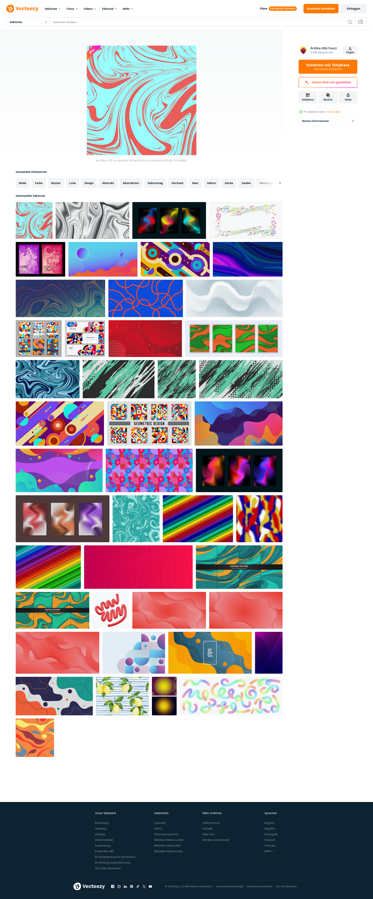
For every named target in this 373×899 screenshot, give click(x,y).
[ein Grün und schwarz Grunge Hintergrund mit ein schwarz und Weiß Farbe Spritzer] (177, 379)
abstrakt (108, 183)
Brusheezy (102, 823)
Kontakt (207, 828)
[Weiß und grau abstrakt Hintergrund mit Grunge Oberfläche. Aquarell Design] (234, 298)
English (269, 823)
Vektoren (51, 9)
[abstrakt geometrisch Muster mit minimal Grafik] (149, 423)
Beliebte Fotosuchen (167, 845)
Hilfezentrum (211, 823)
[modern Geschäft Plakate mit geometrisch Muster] (39, 338)
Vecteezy (100, 828)
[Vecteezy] (22, 9)
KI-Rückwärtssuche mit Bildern (115, 857)
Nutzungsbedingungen (230, 886)
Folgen (350, 52)
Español (270, 828)
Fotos (70, 9)
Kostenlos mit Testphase (328, 67)
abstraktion (131, 183)
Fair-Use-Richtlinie (286, 886)
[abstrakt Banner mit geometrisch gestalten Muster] (85, 338)
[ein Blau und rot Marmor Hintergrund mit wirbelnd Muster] (34, 220)
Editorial (107, 9)
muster (56, 183)
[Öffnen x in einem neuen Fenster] (144, 886)
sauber (246, 183)
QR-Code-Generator (108, 868)
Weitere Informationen (315, 121)
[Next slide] (276, 183)
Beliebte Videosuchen (168, 851)
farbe (38, 183)
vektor (211, 183)
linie (72, 183)
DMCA (158, 828)
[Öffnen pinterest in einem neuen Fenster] (131, 886)
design (89, 183)
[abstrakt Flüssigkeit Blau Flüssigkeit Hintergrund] (47, 379)
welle (22, 183)
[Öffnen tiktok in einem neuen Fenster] (137, 886)
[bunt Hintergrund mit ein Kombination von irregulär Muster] (149, 470)
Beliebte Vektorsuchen (169, 840)
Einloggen (353, 8)
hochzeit (177, 183)
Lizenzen (160, 823)
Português (271, 834)
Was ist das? (333, 111)
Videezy (100, 834)
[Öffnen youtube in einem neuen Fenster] (150, 886)
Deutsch (270, 840)
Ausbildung (102, 845)
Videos (88, 9)
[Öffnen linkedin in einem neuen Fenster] (125, 886)
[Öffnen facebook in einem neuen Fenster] (112, 886)
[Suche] (350, 22)
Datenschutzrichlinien (259, 886)
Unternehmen (104, 840)
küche (229, 183)
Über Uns (208, 834)
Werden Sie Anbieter (216, 840)
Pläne (263, 8)
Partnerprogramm (166, 834)
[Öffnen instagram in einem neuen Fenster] (119, 886)
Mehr (126, 9)
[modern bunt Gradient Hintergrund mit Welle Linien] (138, 567)
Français (270, 845)
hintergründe (269, 183)
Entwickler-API (104, 851)
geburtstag (155, 183)
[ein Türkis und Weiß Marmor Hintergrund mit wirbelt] (136, 518)
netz (195, 183)
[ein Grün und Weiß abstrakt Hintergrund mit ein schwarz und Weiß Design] (118, 379)
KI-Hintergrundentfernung (112, 862)
